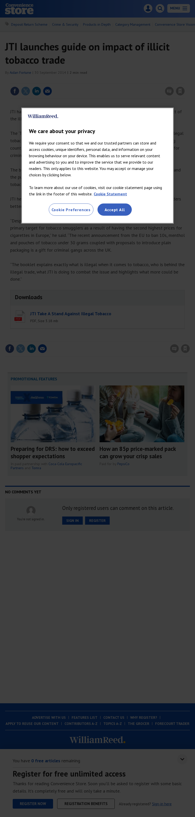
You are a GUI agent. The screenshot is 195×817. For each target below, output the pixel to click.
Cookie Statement (110, 193)
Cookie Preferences (71, 209)
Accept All (115, 209)
